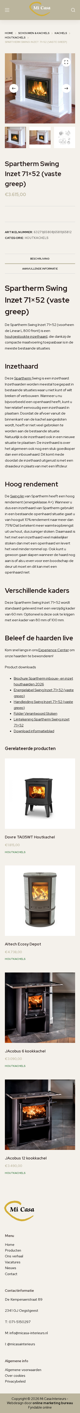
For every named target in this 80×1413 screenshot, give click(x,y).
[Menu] (7, 10)
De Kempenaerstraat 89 (23, 1299)
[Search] (73, 10)
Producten (13, 1250)
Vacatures (12, 1262)
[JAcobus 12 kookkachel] (40, 1115)
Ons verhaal (14, 1256)
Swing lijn (17, 496)
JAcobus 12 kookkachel (26, 1158)
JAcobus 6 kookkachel (25, 1051)
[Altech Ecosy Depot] (40, 900)
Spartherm (23, 378)
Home (9, 1244)
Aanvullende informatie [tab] (40, 268)
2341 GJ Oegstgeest (21, 1310)
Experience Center (53, 650)
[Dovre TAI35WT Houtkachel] (40, 793)
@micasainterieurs (21, 1344)
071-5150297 (20, 1322)
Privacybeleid (15, 1381)
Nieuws (10, 1268)
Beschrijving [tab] (40, 258)
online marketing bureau (52, 1403)
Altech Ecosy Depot (23, 944)
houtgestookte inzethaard (26, 336)
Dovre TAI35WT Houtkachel (30, 837)
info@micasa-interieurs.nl (29, 1333)
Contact (11, 1274)
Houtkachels (36, 238)
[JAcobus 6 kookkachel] (40, 1007)
